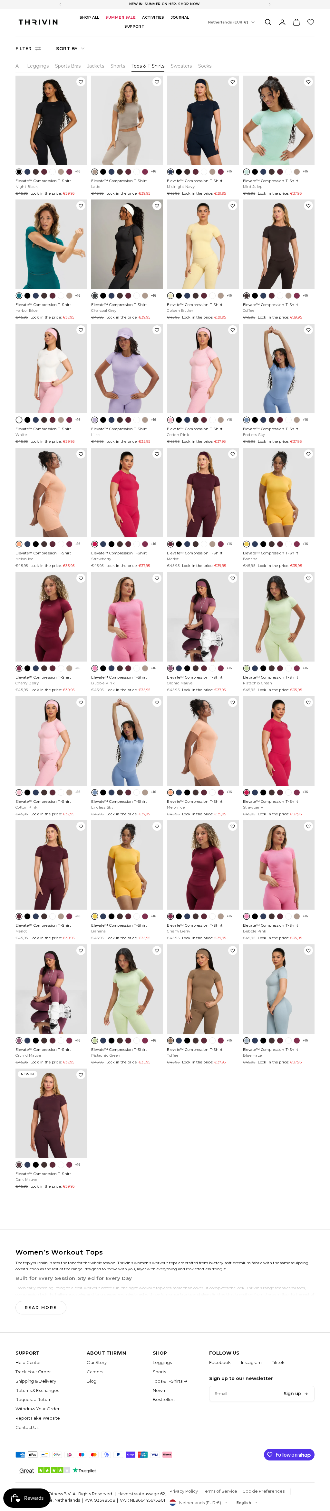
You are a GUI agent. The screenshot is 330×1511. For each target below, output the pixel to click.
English (244, 1502)
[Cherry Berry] (69, 172)
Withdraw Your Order (37, 1408)
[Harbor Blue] (19, 295)
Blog (92, 1381)
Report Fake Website (37, 1418)
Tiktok (278, 1362)
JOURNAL (180, 17)
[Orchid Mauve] (170, 668)
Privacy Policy (184, 1491)
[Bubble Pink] (95, 668)
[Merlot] (44, 172)
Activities (153, 17)
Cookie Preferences (263, 1491)
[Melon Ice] (19, 544)
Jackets (95, 66)
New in (160, 1390)
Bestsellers (164, 1399)
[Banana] (246, 544)
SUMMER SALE (120, 17)
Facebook (220, 1362)
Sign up (292, 1393)
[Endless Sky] (246, 420)
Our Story (97, 1362)
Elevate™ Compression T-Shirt (43, 184)
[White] (52, 172)
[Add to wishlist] (80, 81)
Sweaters (181, 66)
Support (134, 26)
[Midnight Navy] (27, 172)
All (18, 66)
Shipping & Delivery (35, 1381)
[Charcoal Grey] (95, 295)
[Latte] (61, 172)
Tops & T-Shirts (147, 66)
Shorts (118, 66)
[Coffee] (36, 172)
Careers (95, 1371)
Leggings (38, 66)
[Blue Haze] (246, 1040)
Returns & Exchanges (37, 1390)
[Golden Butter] (170, 295)
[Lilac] (95, 420)
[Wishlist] (311, 22)
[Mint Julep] (246, 172)
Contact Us (26, 1427)
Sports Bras (68, 66)
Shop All (89, 17)
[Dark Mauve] (19, 1165)
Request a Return (33, 1399)
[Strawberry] (95, 544)
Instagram (251, 1362)
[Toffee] (170, 1040)
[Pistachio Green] (246, 668)
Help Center (28, 1362)
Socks (204, 66)
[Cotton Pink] (170, 420)
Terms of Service (220, 1491)
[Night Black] (19, 172)
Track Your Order (33, 1371)
